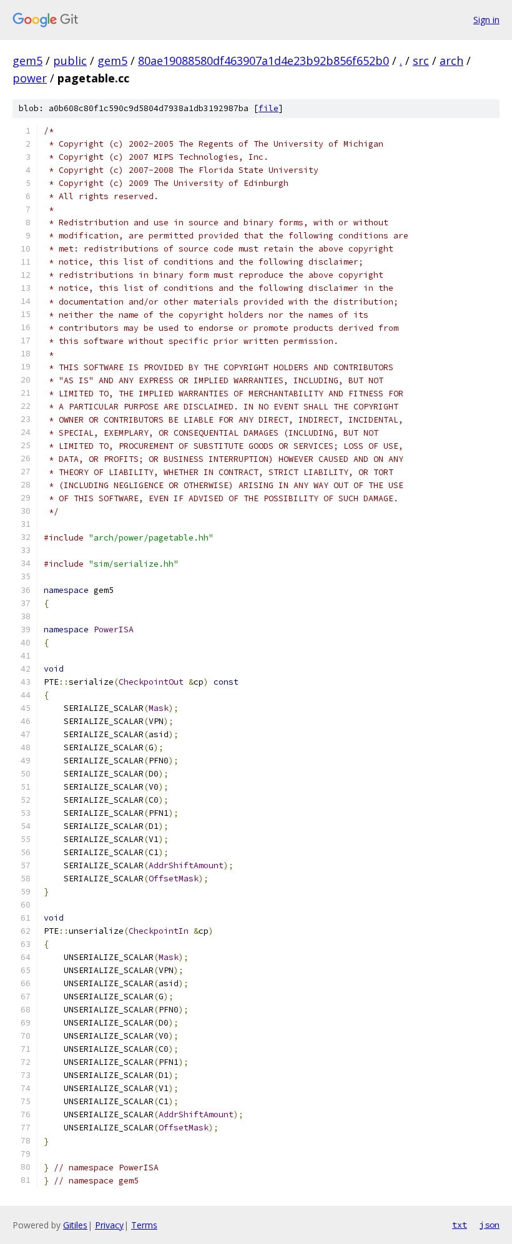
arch (451, 60)
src (421, 60)
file (268, 108)
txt (459, 1224)
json (490, 1224)
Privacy (109, 1225)
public (70, 60)
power (29, 78)
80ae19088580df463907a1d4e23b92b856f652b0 (263, 60)
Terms (144, 1225)
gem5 (27, 60)
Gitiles (75, 1225)
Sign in (486, 20)
